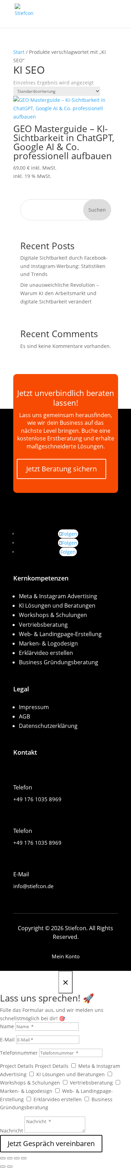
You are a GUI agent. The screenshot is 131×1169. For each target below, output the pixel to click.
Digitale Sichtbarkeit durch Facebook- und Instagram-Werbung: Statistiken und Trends (64, 266)
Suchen (97, 209)
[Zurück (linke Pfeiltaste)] (3, 1167)
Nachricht (12, 1130)
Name (7, 1026)
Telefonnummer (19, 1052)
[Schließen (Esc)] (24, 1158)
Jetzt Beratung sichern (61, 468)
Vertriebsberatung (43, 624)
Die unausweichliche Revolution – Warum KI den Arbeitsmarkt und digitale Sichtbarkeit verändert (59, 293)
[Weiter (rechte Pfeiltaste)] (10, 1167)
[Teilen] (17, 1158)
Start (18, 52)
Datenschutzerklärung (48, 726)
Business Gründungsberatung (58, 662)
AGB (24, 716)
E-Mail (7, 1039)
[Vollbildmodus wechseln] (10, 1158)
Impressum (34, 707)
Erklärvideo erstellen (46, 653)
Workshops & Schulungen (53, 615)
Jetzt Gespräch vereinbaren (51, 1143)
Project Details (17, 1066)
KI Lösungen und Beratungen (57, 605)
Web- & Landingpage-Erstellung (60, 634)
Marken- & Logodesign (48, 643)
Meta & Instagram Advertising (58, 596)
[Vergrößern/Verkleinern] (3, 1158)
